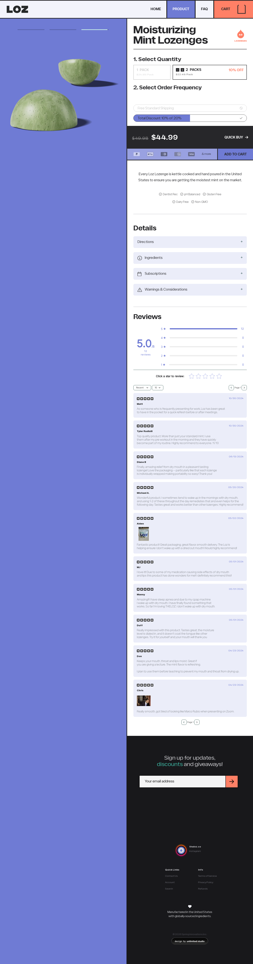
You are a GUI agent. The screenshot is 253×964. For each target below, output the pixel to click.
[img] (145, 398)
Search (169, 889)
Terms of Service (207, 876)
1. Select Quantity (157, 59)
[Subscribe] (231, 781)
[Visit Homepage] (190, 817)
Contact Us (171, 876)
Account (170, 882)
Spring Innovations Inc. (194, 934)
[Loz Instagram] (183, 850)
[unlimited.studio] (189, 941)
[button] (241, 9)
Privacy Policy (205, 882)
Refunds (203, 889)
